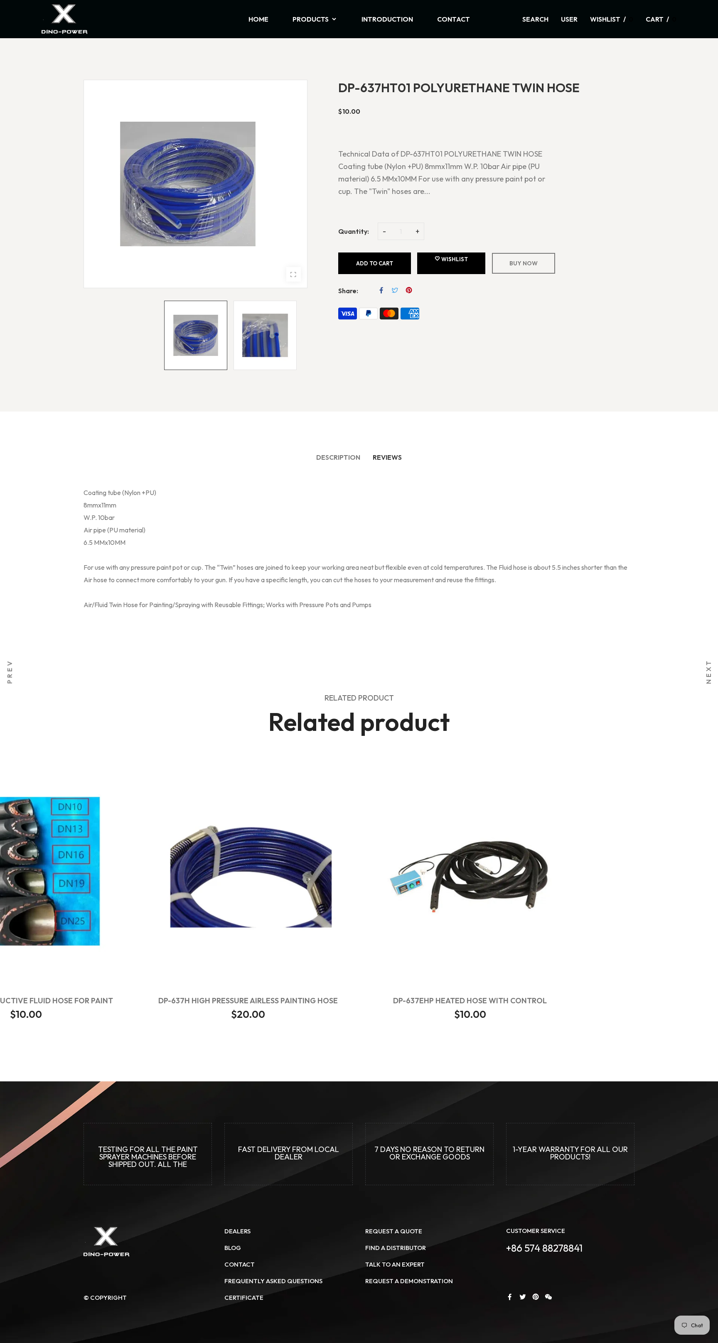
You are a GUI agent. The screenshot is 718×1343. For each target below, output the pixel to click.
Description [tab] (338, 457)
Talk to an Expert (395, 1264)
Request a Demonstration (409, 1281)
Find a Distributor (395, 1248)
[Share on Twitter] (395, 290)
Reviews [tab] (387, 457)
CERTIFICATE (243, 1297)
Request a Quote (393, 1231)
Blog (232, 1248)
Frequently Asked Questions (273, 1281)
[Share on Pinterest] (409, 290)
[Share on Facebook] (381, 290)
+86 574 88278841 (544, 1248)
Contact (239, 1264)
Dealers (237, 1231)
